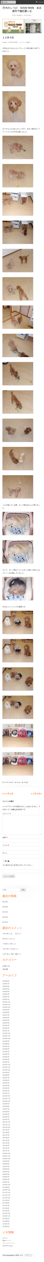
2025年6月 (5, 1018)
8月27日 (5, 912)
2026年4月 (5, 991)
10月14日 (5, 949)
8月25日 (5, 922)
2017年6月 (5, 1208)
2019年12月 (6, 1185)
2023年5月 (5, 1083)
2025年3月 (5, 1025)
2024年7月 (5, 1046)
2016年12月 (6, 1213)
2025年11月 (6, 1005)
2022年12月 (6, 1096)
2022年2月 (5, 1117)
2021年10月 (6, 1127)
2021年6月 (5, 1138)
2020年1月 (5, 1182)
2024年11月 (6, 1036)
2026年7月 (5, 984)
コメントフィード (8, 1243)
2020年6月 (5, 1169)
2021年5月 (5, 1140)
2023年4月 (5, 1085)
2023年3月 (5, 1088)
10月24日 (5, 934)
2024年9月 (5, 1041)
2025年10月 (6, 1007)
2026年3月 (5, 994)
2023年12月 (6, 1065)
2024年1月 (5, 1062)
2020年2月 (5, 1179)
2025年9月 (5, 1010)
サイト (4, 853)
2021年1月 (5, 1151)
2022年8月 (5, 1106)
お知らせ (6, 966)
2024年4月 (5, 1054)
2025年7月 (5, 1015)
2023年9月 (5, 1072)
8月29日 (5, 902)
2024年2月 (5, 1059)
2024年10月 (6, 1038)
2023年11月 (6, 1067)
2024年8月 (5, 1044)
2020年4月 (5, 1174)
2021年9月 (5, 1130)
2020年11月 (6, 1156)
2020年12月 (6, 1153)
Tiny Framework (8, 1255)
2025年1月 (5, 1031)
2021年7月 (5, 1135)
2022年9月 (5, 1104)
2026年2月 (5, 997)
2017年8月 (5, 1203)
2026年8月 (5, 981)
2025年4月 (5, 1023)
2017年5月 (5, 1211)
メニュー (41, 2)
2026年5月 (5, 989)
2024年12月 (6, 1033)
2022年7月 (5, 1109)
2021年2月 (5, 1148)
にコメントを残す (24, 42)
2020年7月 (5, 1166)
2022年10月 (6, 1101)
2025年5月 (5, 1020)
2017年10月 (6, 1198)
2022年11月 (6, 1099)
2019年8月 (5, 1187)
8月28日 (5, 907)
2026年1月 (5, 999)
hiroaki (4, 42)
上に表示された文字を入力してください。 (18, 865)
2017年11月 (6, 1195)
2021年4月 (5, 1143)
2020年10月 (6, 1159)
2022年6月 (5, 1112)
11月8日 (5, 944)
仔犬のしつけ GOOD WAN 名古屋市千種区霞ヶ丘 (22, 9)
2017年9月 (5, 1200)
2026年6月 (5, 986)
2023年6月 (5, 1080)
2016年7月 (5, 1224)
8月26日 (5, 917)
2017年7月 (5, 1205)
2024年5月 (5, 1051)
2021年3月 (5, 1145)
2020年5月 (5, 1172)
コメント (6, 813)
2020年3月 (5, 1177)
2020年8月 (5, 1164)
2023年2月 (5, 1091)
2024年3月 (5, 1057)
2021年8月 (5, 1132)
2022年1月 (5, 1119)
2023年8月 (5, 1075)
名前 (4, 837)
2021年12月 (6, 1122)
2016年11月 (6, 1216)
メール (5, 845)
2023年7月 (5, 1078)
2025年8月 (5, 1012)
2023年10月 (6, 1070)
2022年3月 (5, 1114)
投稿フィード (6, 1240)
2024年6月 (5, 1049)
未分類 (26, 782)
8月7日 (4, 939)
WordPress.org (7, 1246)
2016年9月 (5, 1219)
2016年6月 (5, 1226)
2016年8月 (5, 1221)
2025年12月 (6, 1002)
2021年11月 (6, 1125)
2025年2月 (5, 1028)
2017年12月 (6, 1192)
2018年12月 (6, 1190)
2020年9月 (5, 1161)
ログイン (5, 1238)
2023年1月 (5, 1093)
